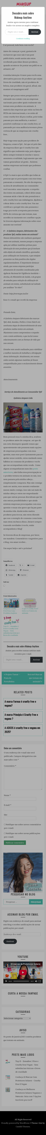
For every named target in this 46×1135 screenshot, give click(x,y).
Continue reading (23, 39)
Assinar (34, 32)
